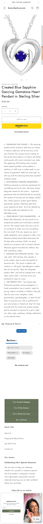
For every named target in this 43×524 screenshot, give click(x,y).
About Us (8, 433)
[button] (4, 8)
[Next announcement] (38, 2)
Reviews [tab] (12, 340)
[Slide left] (16, 79)
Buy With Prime (10, 443)
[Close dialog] (41, 495)
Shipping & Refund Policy (14, 438)
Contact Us (9, 449)
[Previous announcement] (4, 2)
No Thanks (11, 514)
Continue (11, 511)
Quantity (4, 106)
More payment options (21, 132)
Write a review (21, 331)
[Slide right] (26, 79)
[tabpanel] (21, 368)
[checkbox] (11, 358)
